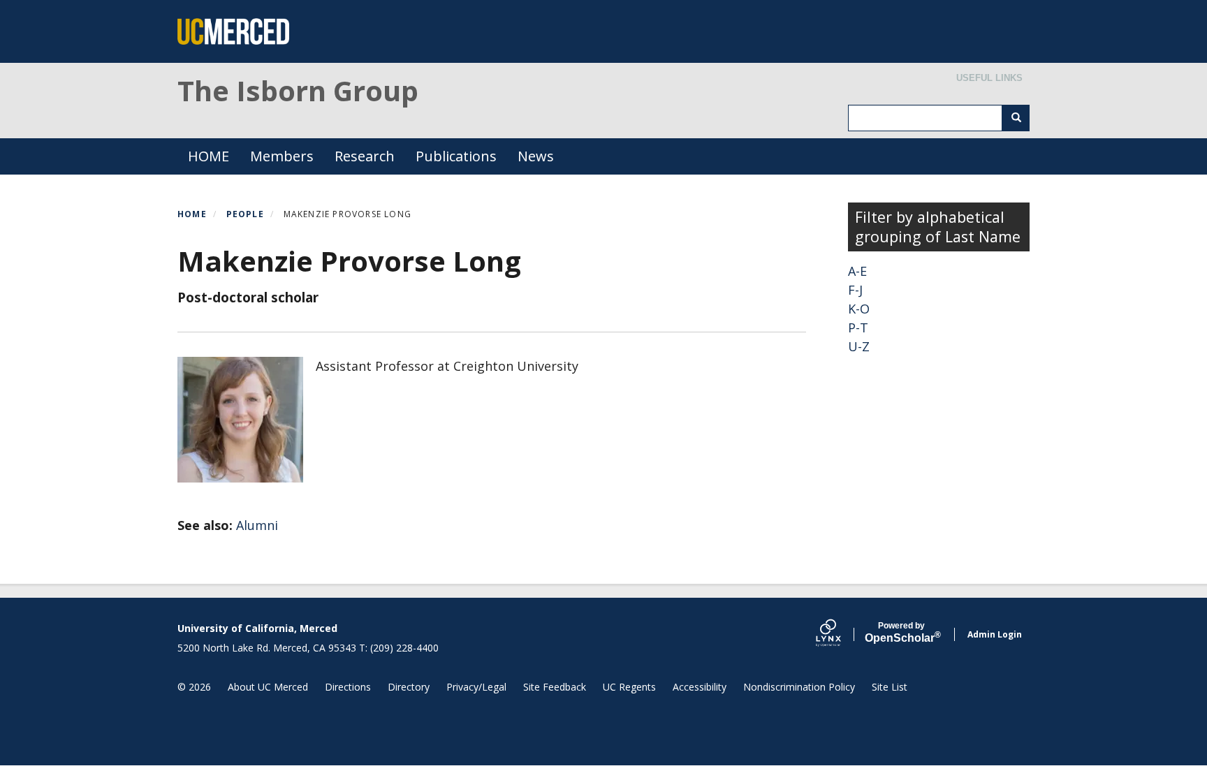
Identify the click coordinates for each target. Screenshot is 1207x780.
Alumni (257, 525)
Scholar (901, 632)
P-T (858, 327)
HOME (208, 156)
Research (365, 156)
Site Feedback (554, 686)
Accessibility (699, 686)
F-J (855, 289)
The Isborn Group (297, 90)
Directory (409, 686)
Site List (889, 686)
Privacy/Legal (476, 686)
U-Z (859, 346)
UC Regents (629, 686)
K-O (859, 308)
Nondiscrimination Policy (799, 686)
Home (192, 214)
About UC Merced (268, 686)
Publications (456, 156)
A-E (857, 271)
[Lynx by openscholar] (840, 634)
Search (1016, 118)
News (536, 156)
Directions (348, 686)
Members (282, 156)
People (245, 214)
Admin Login (994, 634)
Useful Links (989, 78)
